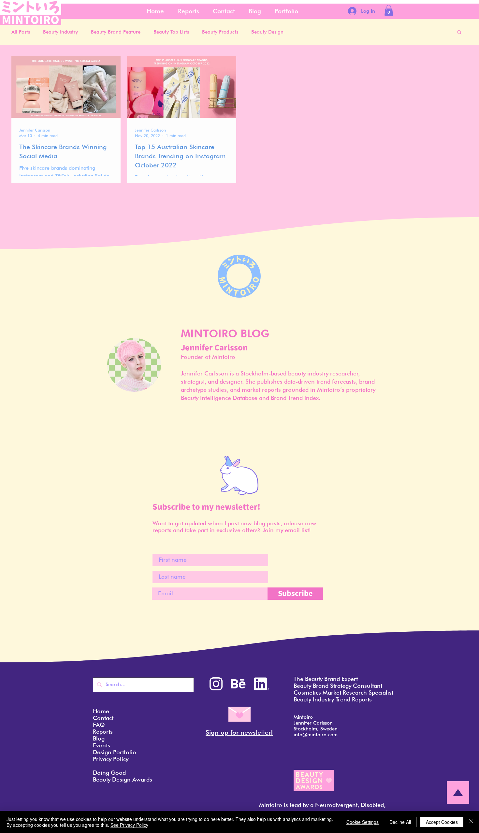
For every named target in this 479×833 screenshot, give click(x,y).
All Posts (20, 32)
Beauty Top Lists (171, 32)
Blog (99, 738)
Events (101, 745)
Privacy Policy (110, 758)
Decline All (400, 822)
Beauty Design (267, 32)
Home (101, 711)
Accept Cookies (442, 822)
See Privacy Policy (129, 825)
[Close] (471, 822)
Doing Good (109, 772)
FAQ (99, 724)
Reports (103, 731)
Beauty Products (220, 32)
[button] (388, 10)
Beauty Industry (60, 32)
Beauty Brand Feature (115, 32)
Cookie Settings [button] (362, 822)
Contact (103, 717)
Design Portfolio (114, 752)
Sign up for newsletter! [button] (239, 732)
